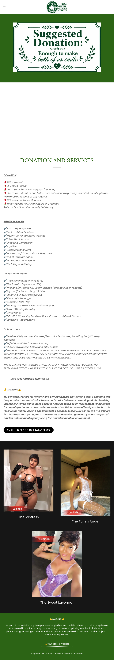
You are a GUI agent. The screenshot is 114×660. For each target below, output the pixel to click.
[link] (57, 7)
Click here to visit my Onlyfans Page (28, 430)
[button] (9, 7)
